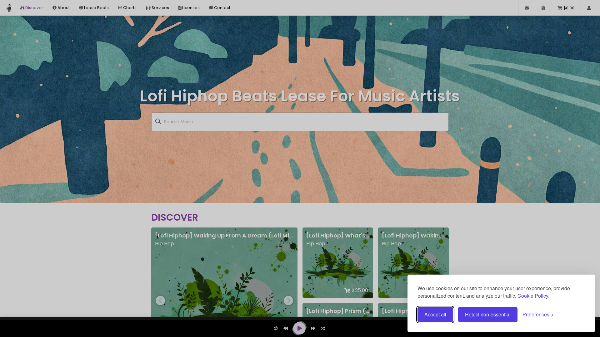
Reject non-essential (488, 314)
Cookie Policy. (533, 295)
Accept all (435, 314)
